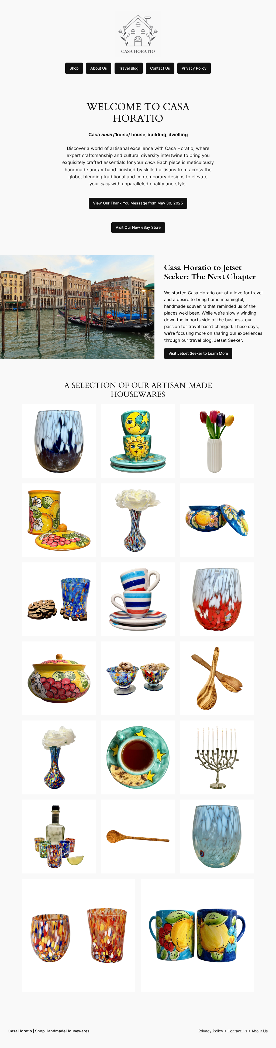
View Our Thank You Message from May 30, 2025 (138, 203)
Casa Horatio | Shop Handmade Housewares (48, 1031)
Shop (74, 68)
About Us (98, 68)
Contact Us (160, 68)
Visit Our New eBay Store (138, 227)
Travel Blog (129, 68)
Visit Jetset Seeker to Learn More (198, 353)
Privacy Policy (194, 68)
